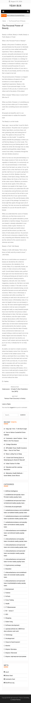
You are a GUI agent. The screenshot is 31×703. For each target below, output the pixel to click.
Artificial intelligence (12, 491)
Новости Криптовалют (13, 642)
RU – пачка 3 (10, 611)
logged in (12, 407)
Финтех (8, 645)
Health (7, 603)
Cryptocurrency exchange (13, 565)
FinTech (8, 596)
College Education (11, 444)
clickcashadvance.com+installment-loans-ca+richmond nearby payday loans (15, 533)
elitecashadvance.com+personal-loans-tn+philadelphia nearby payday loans (15, 583)
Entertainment (10, 589)
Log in (7, 672)
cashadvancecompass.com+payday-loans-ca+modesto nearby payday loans (15, 524)
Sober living (9, 621)
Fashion (6, 381)
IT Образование (11, 607)
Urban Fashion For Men (13, 463)
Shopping (8, 618)
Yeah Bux (15, 5)
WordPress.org (9, 683)
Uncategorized (10, 638)
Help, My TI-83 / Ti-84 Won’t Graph (16, 429)
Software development (12, 625)
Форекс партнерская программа (16, 656)
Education (8, 569)
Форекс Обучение (11, 653)
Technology (9, 635)
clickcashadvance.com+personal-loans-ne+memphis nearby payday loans (14, 553)
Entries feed (9, 675)
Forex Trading (10, 600)
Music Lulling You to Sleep (14, 454)
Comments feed (10, 679)
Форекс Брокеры (11, 649)
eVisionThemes (16, 699)
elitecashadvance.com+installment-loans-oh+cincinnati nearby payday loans (15, 575)
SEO (7, 614)
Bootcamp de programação (14, 506)
